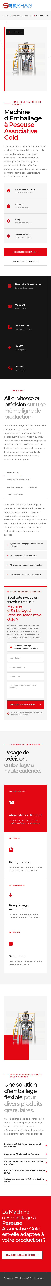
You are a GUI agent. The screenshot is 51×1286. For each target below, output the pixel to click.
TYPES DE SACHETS (15, 494)
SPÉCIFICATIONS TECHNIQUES (24, 262)
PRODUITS (33, 487)
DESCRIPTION (12, 472)
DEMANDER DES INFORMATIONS (24, 252)
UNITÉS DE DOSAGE (15, 487)
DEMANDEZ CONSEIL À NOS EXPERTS (20, 1255)
